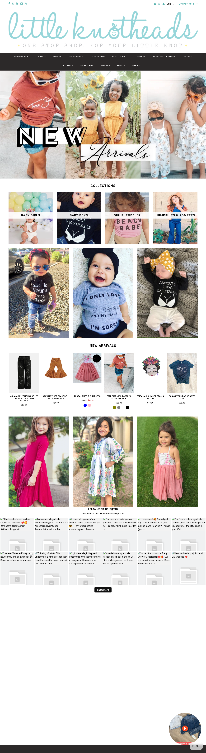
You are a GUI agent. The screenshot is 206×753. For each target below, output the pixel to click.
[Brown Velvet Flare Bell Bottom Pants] (56, 382)
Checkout (137, 65)
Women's (105, 65)
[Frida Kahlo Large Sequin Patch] (150, 382)
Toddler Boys (97, 56)
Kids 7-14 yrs (119, 56)
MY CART (186, 4)
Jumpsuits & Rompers (164, 56)
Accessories (87, 65)
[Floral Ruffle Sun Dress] (87, 382)
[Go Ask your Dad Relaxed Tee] (182, 392)
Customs (41, 56)
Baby (55, 56)
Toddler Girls (75, 56)
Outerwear (139, 56)
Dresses (187, 56)
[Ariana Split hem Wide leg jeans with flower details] (24, 392)
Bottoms (68, 65)
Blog (119, 65)
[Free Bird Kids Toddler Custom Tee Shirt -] (119, 392)
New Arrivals (21, 56)
